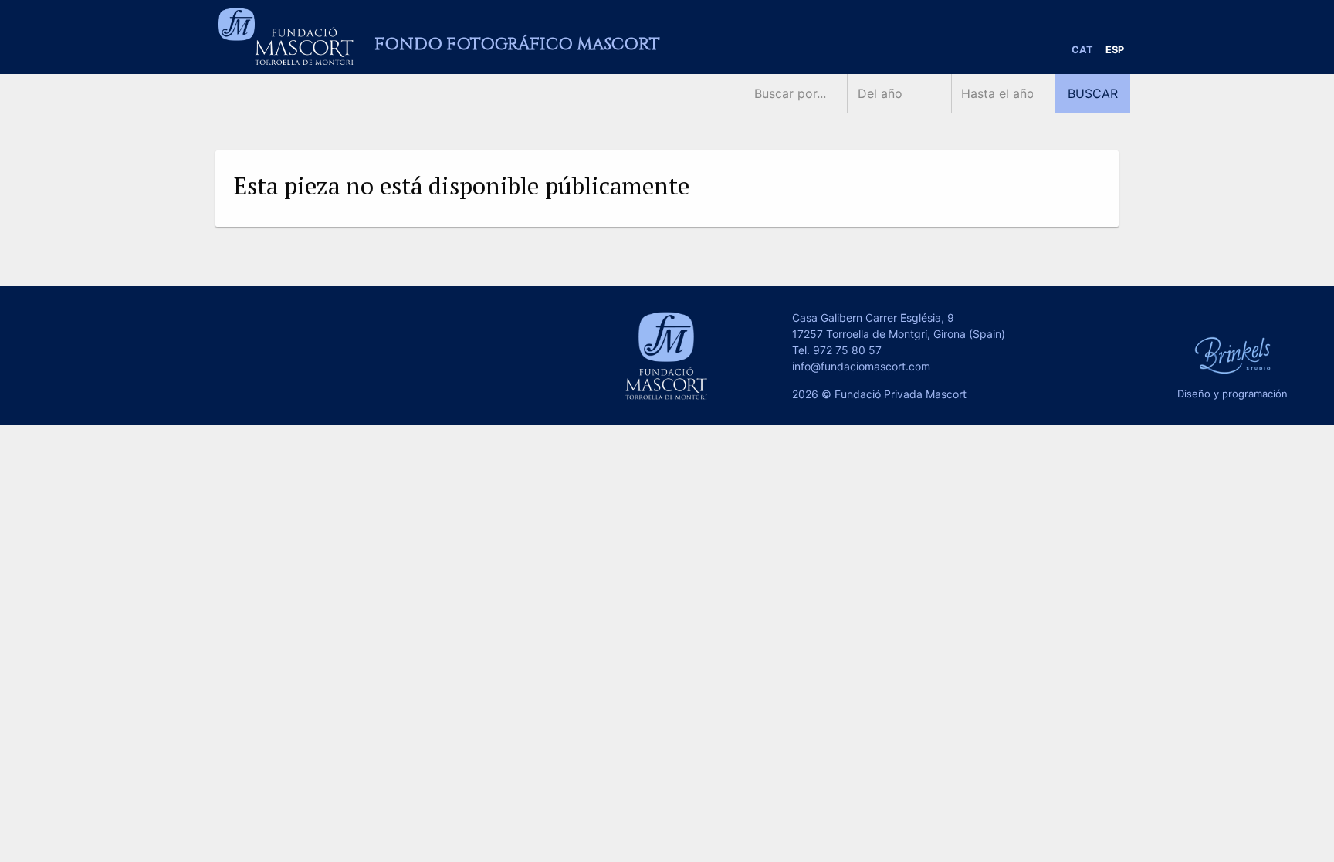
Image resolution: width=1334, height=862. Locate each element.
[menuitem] (1082, 50)
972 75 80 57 (847, 350)
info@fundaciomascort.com (861, 366)
